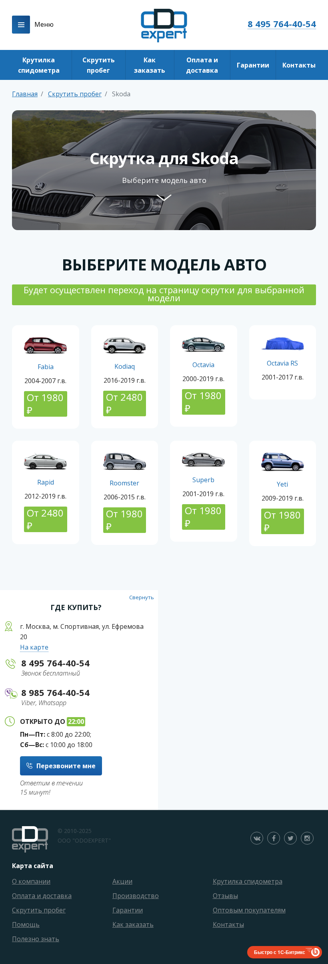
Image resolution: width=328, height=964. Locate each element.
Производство (135, 895)
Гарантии (253, 65)
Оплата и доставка (202, 65)
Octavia (203, 364)
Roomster (124, 483)
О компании (31, 881)
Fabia (46, 366)
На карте (34, 647)
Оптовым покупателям (249, 910)
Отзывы (225, 895)
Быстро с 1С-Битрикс (279, 952)
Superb (203, 479)
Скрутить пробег (98, 65)
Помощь (26, 924)
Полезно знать (35, 938)
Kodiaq (124, 366)
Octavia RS (282, 363)
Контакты (299, 65)
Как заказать (149, 65)
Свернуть (141, 597)
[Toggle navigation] (21, 25)
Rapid (45, 482)
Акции (122, 881)
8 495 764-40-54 (282, 23)
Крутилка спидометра (39, 65)
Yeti (282, 484)
